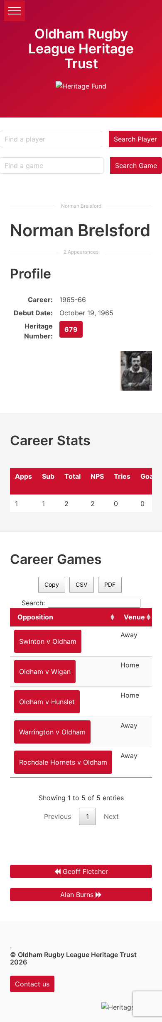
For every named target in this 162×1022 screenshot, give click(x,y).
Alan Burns (76, 894)
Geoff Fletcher (85, 871)
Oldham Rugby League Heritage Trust (81, 49)
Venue (134, 617)
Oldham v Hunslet (47, 702)
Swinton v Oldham (47, 641)
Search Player (135, 139)
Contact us (32, 984)
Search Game (136, 165)
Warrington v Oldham (52, 732)
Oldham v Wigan (45, 671)
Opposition (35, 617)
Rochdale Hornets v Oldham (63, 762)
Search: (33, 603)
